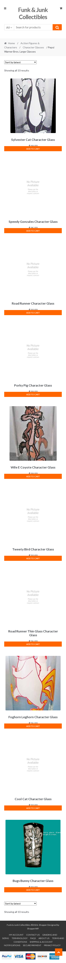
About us (43, 938)
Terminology (19, 938)
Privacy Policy (52, 945)
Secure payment (32, 945)
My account (16, 934)
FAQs (33, 938)
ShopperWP (32, 928)
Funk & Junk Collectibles (33, 13)
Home (11, 43)
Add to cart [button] (33, 148)
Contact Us (33, 934)
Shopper (43, 925)
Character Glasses (33, 47)
